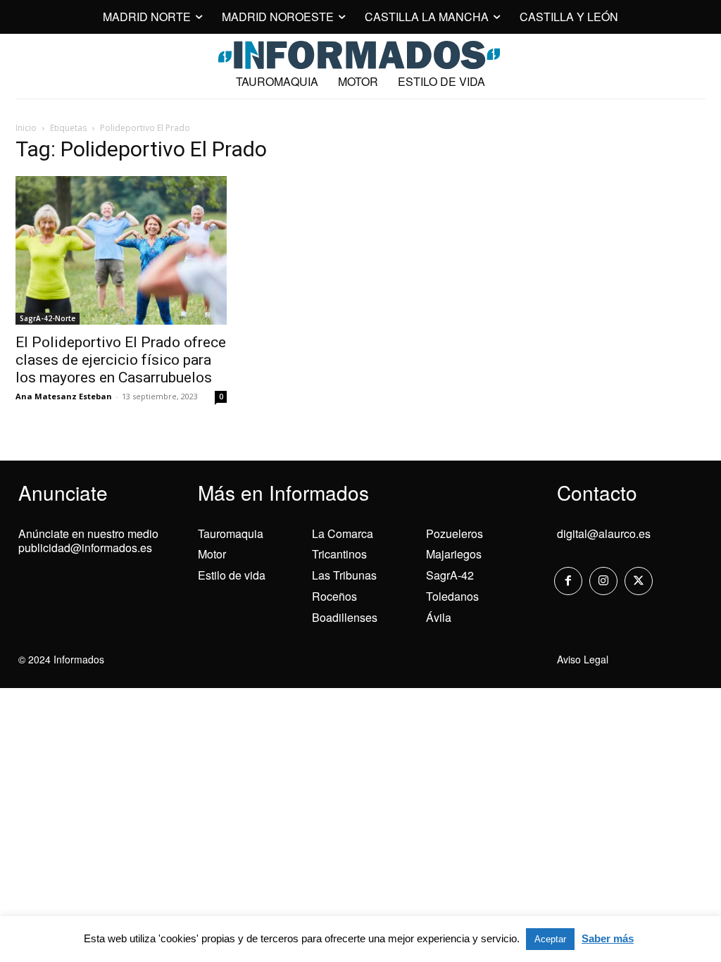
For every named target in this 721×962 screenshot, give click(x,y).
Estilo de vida (231, 575)
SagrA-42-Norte (47, 318)
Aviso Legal (582, 659)
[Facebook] (568, 581)
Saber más (608, 938)
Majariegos (454, 554)
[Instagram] (603, 581)
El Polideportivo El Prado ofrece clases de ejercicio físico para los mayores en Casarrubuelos (120, 360)
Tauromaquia (230, 533)
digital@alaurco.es (604, 533)
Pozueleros (454, 533)
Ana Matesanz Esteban (63, 396)
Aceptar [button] (550, 939)
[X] (639, 581)
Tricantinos (339, 554)
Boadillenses (344, 617)
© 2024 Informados (61, 659)
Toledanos (452, 596)
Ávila (438, 617)
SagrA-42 (450, 575)
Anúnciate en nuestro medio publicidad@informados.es (88, 540)
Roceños (334, 596)
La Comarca (342, 533)
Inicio (26, 128)
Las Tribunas (344, 575)
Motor (212, 554)
